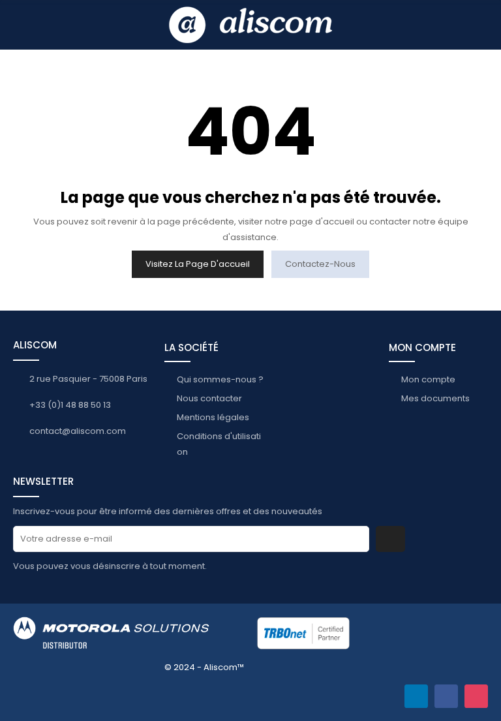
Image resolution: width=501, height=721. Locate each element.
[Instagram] (476, 696)
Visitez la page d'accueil (197, 264)
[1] (390, 539)
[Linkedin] (416, 696)
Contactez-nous (320, 264)
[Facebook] (446, 696)
